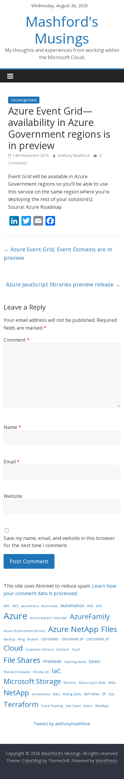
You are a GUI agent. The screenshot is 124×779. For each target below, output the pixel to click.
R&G (56, 694)
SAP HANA (91, 694)
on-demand (41, 694)
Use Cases (73, 706)
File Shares (22, 660)
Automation (72, 605)
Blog (21, 639)
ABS (7, 606)
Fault (76, 649)
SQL (111, 694)
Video (87, 706)
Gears (94, 661)
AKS (15, 606)
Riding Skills (72, 694)
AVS (99, 606)
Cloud (13, 648)
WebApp (102, 706)
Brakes (32, 639)
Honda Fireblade (17, 672)
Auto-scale (50, 606)
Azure (15, 616)
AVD (90, 606)
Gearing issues (75, 662)
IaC (56, 671)
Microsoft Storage (32, 681)
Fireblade (52, 661)
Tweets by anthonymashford (62, 724)
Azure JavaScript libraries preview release (63, 284)
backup (9, 639)
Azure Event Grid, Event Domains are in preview (58, 254)
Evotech (63, 649)
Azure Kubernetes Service (24, 631)
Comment (16, 340)
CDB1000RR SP (97, 639)
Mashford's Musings (62, 29)
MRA (112, 683)
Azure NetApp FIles (82, 629)
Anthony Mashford (74, 155)
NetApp (16, 692)
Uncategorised (23, 100)
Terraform (21, 704)
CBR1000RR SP (72, 639)
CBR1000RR (49, 639)
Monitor (70, 683)
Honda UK (41, 672)
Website (13, 496)
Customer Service (40, 649)
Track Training (52, 706)
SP (104, 694)
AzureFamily (90, 616)
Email (12, 461)
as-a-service (30, 606)
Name (12, 427)
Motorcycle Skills (92, 683)
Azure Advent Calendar (48, 618)
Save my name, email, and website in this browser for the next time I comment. (59, 542)
